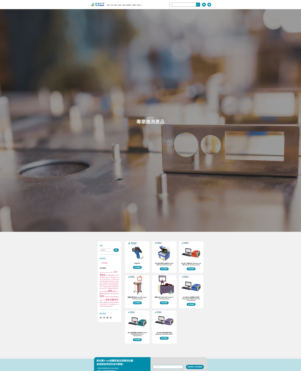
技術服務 (128, 5)
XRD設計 (117, 279)
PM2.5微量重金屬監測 (110, 275)
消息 (112, 5)
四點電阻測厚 (106, 281)
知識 (119, 5)
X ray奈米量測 (112, 279)
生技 (115, 288)
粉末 (102, 296)
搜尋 (116, 250)
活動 (123, 5)
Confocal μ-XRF (102, 272)
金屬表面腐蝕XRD (106, 302)
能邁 (108, 5)
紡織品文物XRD (107, 296)
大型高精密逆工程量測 (107, 283)
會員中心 (139, 5)
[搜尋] (198, 4)
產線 (110, 291)
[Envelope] (209, 4)
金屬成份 (114, 299)
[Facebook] (204, 4)
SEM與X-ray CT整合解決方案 (110, 277)
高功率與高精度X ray (114, 304)
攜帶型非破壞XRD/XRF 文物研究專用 (107, 284)
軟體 (107, 300)
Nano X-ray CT (110, 272)
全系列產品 (104, 263)
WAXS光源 (108, 279)
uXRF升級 (103, 279)
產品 (115, 5)
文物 (113, 286)
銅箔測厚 (112, 302)
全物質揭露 (102, 281)
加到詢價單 (137, 267)
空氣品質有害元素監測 (114, 293)
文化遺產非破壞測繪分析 (107, 286)
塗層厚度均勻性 (113, 281)
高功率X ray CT (106, 304)
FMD (107, 272)
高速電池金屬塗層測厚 (108, 306)
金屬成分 (101, 302)
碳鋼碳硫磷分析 (106, 293)
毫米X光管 (104, 288)
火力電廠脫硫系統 (110, 288)
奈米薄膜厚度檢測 (114, 283)
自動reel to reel (102, 300)
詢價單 (134, 5)
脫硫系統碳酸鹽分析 (115, 296)
